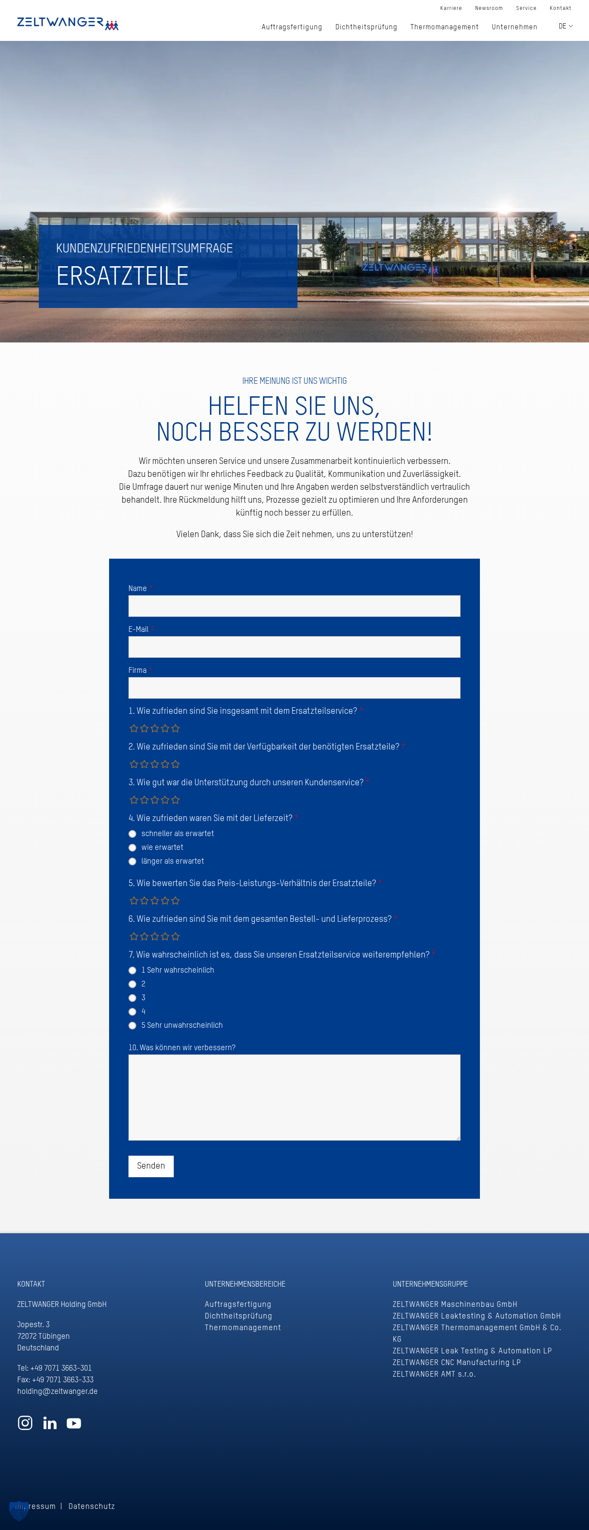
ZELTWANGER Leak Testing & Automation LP (472, 1351)
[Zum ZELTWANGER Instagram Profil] (25, 1427)
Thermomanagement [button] (444, 27)
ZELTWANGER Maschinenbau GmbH (455, 1305)
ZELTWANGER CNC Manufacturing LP (457, 1363)
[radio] (134, 728)
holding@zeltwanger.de (57, 1392)
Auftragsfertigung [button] (292, 27)
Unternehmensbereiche (245, 1284)
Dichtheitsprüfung (239, 1316)
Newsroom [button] (489, 8)
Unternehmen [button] (515, 27)
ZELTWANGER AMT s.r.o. (434, 1374)
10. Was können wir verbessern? (181, 1048)
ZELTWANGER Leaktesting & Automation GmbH (477, 1316)
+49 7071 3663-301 (61, 1368)
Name (140, 589)
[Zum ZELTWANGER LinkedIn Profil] (50, 1427)
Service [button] (526, 8)
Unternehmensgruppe (430, 1284)
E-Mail (141, 630)
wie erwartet (162, 848)
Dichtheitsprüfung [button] (366, 27)
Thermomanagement (243, 1328)
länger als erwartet (172, 861)
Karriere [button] (451, 8)
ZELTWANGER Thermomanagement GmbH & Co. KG (477, 1333)
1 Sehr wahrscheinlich (177, 970)
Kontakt (561, 8)
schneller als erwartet (177, 834)
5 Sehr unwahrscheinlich (182, 1025)
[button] (19, 1511)
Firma (140, 671)
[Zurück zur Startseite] (68, 24)
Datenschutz (92, 1507)
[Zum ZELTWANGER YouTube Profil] (74, 1427)
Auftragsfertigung (238, 1305)
